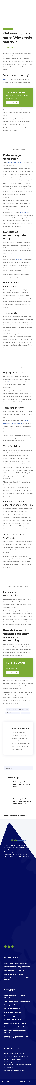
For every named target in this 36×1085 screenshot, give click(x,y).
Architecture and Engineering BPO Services (16, 979)
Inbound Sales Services (12, 1020)
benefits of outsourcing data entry (17, 709)
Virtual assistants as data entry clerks (15, 817)
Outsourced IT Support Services (16, 963)
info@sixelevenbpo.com (16, 1062)
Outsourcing (19, 260)
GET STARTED (12, 102)
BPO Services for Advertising (14, 970)
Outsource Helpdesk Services (15, 1023)
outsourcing (25, 713)
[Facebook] (5, 946)
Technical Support (10, 1016)
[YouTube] (12, 946)
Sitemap (31, 1082)
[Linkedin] (9, 946)
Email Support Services (12, 1012)
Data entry (6, 79)
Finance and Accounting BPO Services (17, 967)
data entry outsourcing (12, 713)
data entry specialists (15, 382)
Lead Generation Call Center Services (14, 997)
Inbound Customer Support (14, 1027)
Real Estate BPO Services (13, 974)
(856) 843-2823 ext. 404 (15, 1070)
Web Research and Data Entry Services (15, 1031)
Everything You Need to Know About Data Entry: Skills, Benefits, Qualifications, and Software (22, 801)
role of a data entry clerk (14, 162)
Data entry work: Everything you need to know (21, 784)
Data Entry (8, 29)
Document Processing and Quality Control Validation (16, 1037)
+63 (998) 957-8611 (19, 1065)
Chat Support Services (12, 1009)
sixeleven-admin (12, 47)
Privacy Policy (6, 1082)
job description (24, 212)
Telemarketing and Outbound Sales (17, 1001)
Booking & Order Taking (13, 1005)
